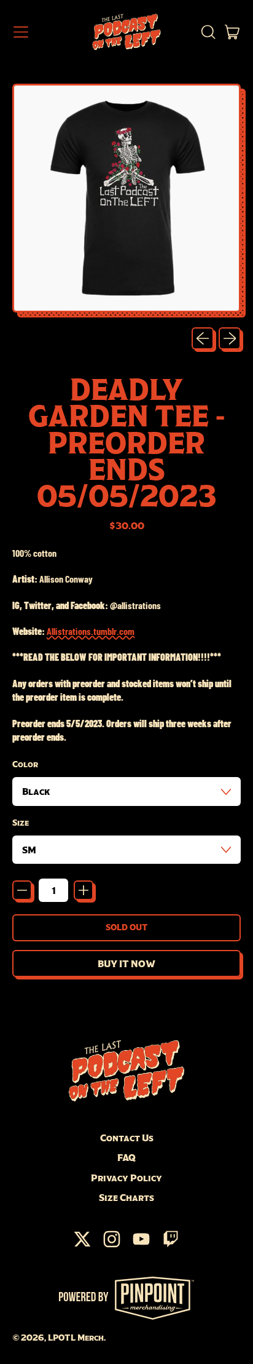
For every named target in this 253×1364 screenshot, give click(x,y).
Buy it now (126, 963)
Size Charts (126, 1197)
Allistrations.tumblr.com (90, 630)
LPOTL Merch (76, 1337)
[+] (83, 890)
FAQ (126, 1157)
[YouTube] (141, 1245)
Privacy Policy (126, 1178)
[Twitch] (171, 1245)
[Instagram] (112, 1245)
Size (20, 822)
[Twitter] (82, 1245)
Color (25, 764)
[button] (207, 32)
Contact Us (127, 1138)
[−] (22, 890)
